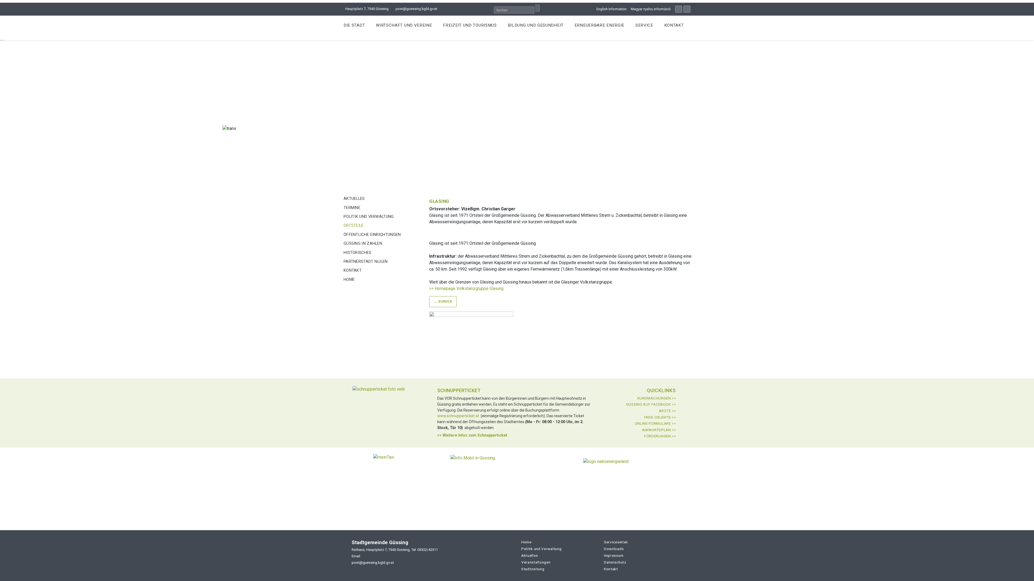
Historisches (358, 252)
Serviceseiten (616, 542)
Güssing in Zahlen (363, 243)
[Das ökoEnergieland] (605, 463)
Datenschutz (615, 562)
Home (349, 279)
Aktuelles (354, 198)
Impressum (613, 555)
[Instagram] (686, 9)
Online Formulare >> (655, 423)
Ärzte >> (667, 411)
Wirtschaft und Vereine (404, 25)
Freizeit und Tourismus (470, 25)
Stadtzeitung (532, 569)
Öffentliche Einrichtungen (372, 234)
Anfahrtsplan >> (659, 430)
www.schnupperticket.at (458, 416)
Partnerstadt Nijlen (366, 261)
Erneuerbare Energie (599, 25)
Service (644, 25)
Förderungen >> (660, 436)
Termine (352, 207)
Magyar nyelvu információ (651, 9)
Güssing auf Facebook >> (651, 404)
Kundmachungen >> (656, 398)
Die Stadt (354, 25)
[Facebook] (678, 9)
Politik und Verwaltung (369, 216)
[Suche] (537, 8)
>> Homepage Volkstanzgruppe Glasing (466, 288)
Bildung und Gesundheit (536, 25)
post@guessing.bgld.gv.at (416, 9)
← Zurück (443, 301)
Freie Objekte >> (660, 417)
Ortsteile (354, 225)
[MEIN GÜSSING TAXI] (383, 463)
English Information (611, 9)
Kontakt (674, 25)
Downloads (614, 549)
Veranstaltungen (536, 562)
